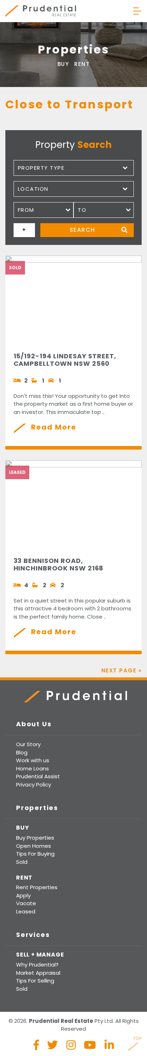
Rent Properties (36, 887)
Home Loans (32, 768)
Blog (21, 752)
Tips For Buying (35, 853)
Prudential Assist (38, 776)
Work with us (32, 760)
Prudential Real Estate (40, 11)
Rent (82, 64)
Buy (63, 64)
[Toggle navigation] (137, 11)
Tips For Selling (35, 980)
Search (82, 230)
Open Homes (33, 846)
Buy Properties (35, 837)
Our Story (28, 744)
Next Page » (121, 670)
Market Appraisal (38, 972)
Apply (23, 895)
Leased (25, 911)
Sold (21, 862)
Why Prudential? (37, 964)
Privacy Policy (33, 784)
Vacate (26, 903)
